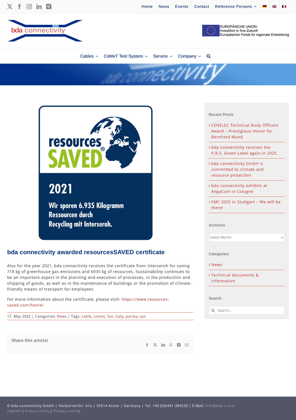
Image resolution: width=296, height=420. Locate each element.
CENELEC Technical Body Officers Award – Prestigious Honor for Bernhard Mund (244, 131)
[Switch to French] (284, 6)
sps (143, 316)
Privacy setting (67, 411)
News (62, 316)
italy (120, 316)
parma (132, 316)
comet (99, 316)
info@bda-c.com (220, 405)
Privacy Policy (37, 411)
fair (110, 316)
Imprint (14, 411)
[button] (209, 55)
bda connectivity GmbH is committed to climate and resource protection (237, 169)
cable (86, 316)
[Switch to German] (264, 6)
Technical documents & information (235, 277)
